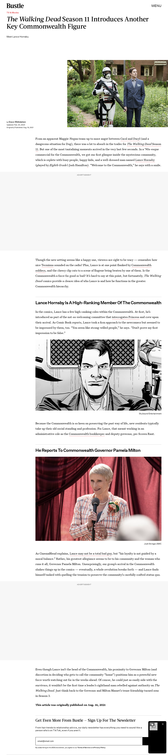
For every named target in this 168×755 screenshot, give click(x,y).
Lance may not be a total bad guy (91, 553)
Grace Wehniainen (17, 121)
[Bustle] (15, 6)
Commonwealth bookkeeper (87, 434)
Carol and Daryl (130, 139)
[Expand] (152, 724)
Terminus (47, 265)
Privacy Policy (99, 747)
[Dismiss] (162, 724)
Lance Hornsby (145, 160)
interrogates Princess (125, 317)
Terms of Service (83, 747)
